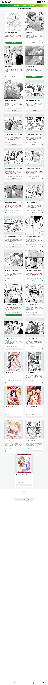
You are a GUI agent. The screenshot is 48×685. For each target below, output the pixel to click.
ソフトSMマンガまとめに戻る (24, 499)
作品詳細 (14, 110)
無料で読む (14, 42)
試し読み (34, 42)
